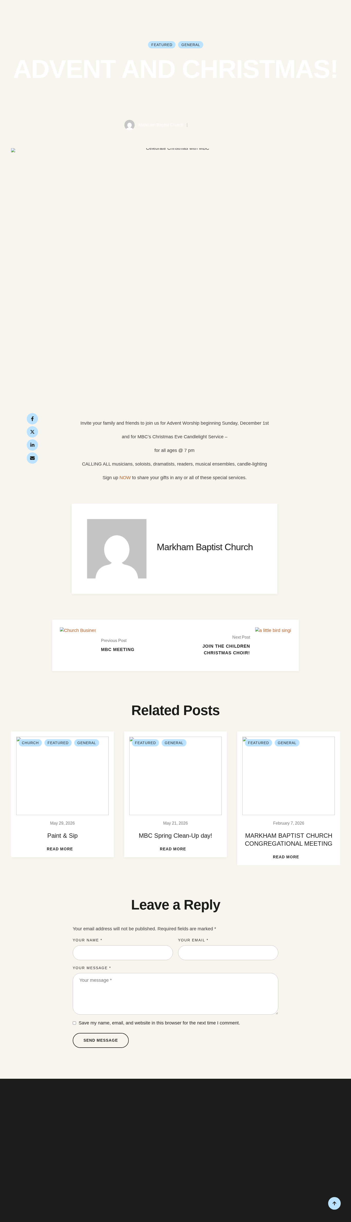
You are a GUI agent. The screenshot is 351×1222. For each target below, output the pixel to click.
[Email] (32, 458)
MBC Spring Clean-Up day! (175, 835)
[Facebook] (32, 418)
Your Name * (87, 940)
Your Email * (193, 940)
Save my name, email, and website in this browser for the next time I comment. (159, 1022)
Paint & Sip (62, 835)
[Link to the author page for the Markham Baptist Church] (129, 125)
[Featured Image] (62, 776)
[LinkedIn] (32, 445)
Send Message (101, 1040)
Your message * (92, 968)
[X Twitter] (32, 432)
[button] (62, 849)
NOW (125, 477)
